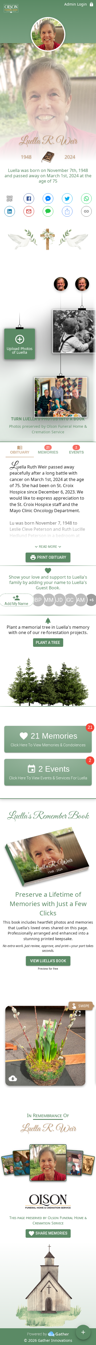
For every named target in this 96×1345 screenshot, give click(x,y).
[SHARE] (67, 211)
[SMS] (48, 211)
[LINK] (86, 211)
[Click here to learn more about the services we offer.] (48, 1202)
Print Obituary (51, 557)
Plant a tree (48, 642)
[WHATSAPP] (86, 198)
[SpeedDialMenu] (83, 1332)
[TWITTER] (67, 198)
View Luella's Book (48, 961)
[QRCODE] (9, 198)
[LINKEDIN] (9, 211)
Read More (48, 547)
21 (90, 727)
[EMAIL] (28, 211)
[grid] (48, 357)
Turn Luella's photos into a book (48, 419)
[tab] (20, 449)
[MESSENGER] (48, 198)
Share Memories (51, 1233)
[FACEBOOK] (28, 198)
